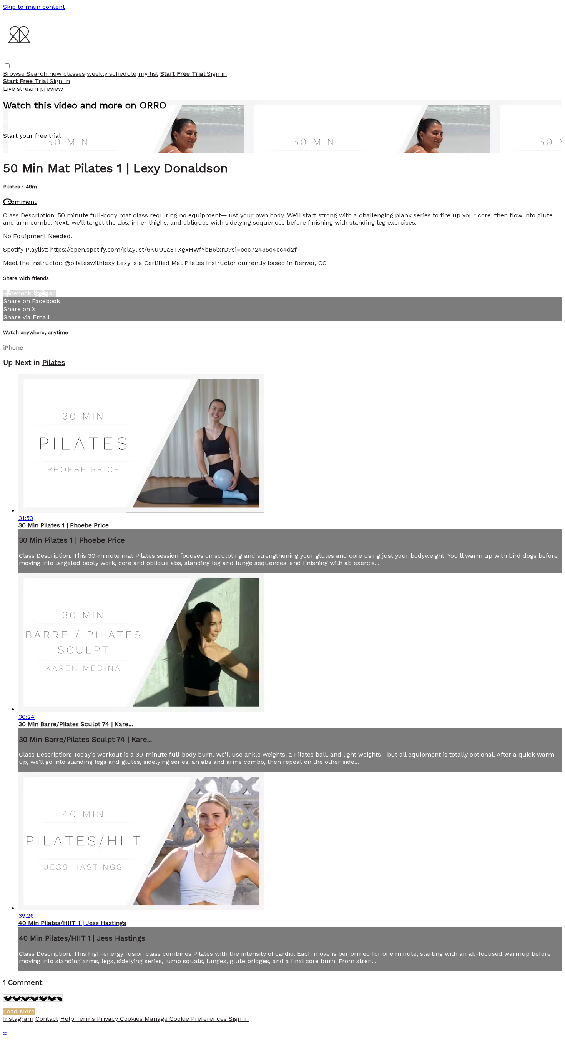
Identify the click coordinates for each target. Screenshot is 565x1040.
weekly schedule (111, 73)
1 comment (20, 201)
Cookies (132, 1018)
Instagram (18, 1018)
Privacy (108, 1018)
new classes (67, 73)
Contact (46, 1018)
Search (38, 73)
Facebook (18, 293)
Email (47, 293)
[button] (7, 65)
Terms (86, 1018)
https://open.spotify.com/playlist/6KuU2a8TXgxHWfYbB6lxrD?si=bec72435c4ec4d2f (173, 249)
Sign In (60, 81)
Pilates (12, 187)
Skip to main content (34, 6)
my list (148, 73)
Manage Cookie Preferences (187, 1018)
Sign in (217, 73)
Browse (15, 73)
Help (68, 1018)
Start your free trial (32, 135)
